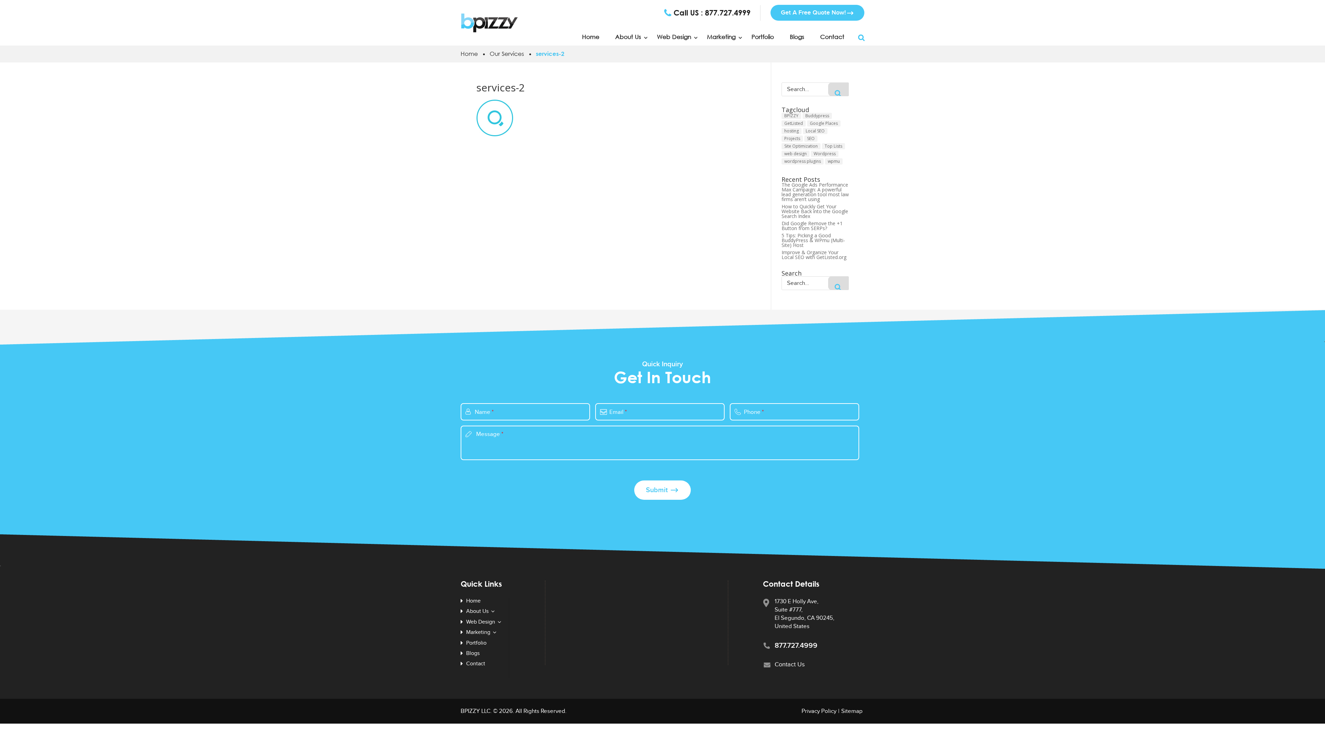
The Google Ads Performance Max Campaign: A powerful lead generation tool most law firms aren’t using (815, 192)
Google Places (824, 123)
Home (590, 36)
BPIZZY (791, 116)
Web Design (674, 36)
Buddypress (817, 116)
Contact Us (790, 664)
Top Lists (833, 146)
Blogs (797, 36)
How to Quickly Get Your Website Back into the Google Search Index (815, 211)
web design (795, 154)
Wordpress (825, 154)
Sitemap (852, 711)
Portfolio (763, 36)
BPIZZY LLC (475, 711)
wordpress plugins (802, 161)
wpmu (834, 161)
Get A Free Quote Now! (813, 12)
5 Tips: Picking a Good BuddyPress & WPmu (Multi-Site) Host (813, 240)
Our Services (507, 53)
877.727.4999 (727, 12)
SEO (811, 138)
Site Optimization (801, 146)
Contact (832, 36)
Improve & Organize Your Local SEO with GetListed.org (814, 255)
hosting (791, 131)
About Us (628, 36)
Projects (792, 138)
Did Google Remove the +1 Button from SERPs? (812, 226)
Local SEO (815, 131)
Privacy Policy (819, 711)
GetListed (793, 123)
